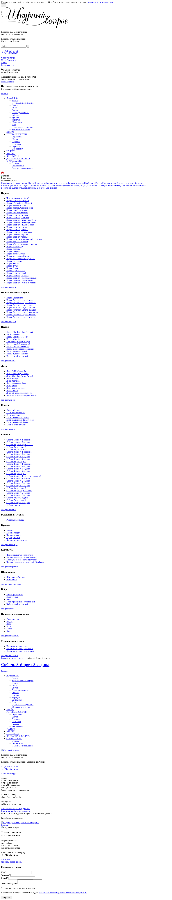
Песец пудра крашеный (17, 354)
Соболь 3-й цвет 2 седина (18, 454)
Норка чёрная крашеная (17, 242)
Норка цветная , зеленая (17, 275)
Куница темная (13, 537)
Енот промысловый (15, 412)
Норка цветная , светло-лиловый (21, 278)
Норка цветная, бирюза (17, 234)
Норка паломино (14, 261)
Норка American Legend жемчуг (20, 305)
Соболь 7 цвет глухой (16, 500)
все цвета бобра (8, 609)
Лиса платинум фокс (16, 388)
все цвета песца (8, 361)
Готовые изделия (76, 183)
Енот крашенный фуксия (17, 422)
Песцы (15, 105)
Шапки (15, 139)
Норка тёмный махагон (17, 213)
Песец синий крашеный (17, 356)
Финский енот (13, 410)
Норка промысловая (15, 270)
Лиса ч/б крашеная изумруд (19, 393)
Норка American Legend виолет (20, 307)
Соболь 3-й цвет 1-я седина (18, 452)
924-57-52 (9, 51)
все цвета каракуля (9, 567)
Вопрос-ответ (18, 166)
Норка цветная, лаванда (17, 237)
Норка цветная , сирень (17, 229)
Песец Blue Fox (13, 334)
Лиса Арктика (12, 381)
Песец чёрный (13, 339)
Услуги (98, 183)
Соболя (15, 115)
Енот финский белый (16, 425)
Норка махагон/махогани (17, 200)
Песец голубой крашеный (18, 344)
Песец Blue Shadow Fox (17, 337)
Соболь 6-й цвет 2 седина (18, 493)
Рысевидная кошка (20, 112)
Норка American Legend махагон (21, 302)
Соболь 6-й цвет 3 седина (18, 495)
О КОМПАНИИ (14, 161)
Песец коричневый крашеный (20, 349)
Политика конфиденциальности (16, 811)
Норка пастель (13, 249)
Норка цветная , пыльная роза (20, 225)
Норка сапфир (12, 251)
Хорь (8, 624)
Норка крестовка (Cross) (17, 256)
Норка (15, 100)
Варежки (16, 146)
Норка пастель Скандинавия (19, 208)
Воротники (17, 137)
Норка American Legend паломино (22, 312)
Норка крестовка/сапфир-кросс (20, 258)
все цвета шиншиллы (11, 584)
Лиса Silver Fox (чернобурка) (19, 376)
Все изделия (17, 149)
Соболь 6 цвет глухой (16, 488)
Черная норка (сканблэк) (17, 198)
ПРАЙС (10, 132)
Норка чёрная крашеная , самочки (21, 244)
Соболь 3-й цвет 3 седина (18, 457)
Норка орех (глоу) (14, 246)
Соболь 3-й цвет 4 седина (18, 459)
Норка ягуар (12, 266)
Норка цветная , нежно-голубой (21, 220)
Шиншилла (17, 122)
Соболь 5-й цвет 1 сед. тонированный (23, 476)
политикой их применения (100, 2)
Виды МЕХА (12, 98)
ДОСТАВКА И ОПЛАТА (18, 158)
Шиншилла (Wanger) (15, 577)
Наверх (4, 825)
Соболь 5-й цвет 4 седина (18, 485)
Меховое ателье (109, 183)
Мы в (3, 60)
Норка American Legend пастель (21, 315)
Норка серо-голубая (15, 254)
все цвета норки (8, 287)
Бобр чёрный (12, 597)
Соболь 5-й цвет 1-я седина (18, 478)
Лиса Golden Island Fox (16, 371)
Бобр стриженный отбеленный (20, 602)
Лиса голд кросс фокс (16, 383)
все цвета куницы (9, 544)
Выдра (9, 621)
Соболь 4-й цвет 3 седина (18, 469)
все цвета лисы (8, 400)
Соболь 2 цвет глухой (16, 447)
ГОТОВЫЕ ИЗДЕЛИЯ (16, 134)
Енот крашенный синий (17, 417)
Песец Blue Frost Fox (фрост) (19, 332)
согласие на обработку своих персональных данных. (63, 893)
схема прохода (7, 82)
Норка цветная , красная (17, 217)
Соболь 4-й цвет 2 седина (18, 466)
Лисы (14, 108)
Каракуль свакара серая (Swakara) (21, 557)
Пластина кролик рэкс (16, 646)
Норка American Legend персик (20, 317)
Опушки (16, 141)
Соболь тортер (13, 505)
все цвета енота (8, 429)
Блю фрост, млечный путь (18, 341)
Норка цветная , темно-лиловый (21, 283)
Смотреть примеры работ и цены (11, 860)
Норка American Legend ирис (19, 300)
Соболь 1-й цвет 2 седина (18, 442)
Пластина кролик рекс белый (19, 648)
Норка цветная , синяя (16, 227)
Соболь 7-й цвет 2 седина (18, 502)
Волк (8, 626)
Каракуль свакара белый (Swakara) (22, 560)
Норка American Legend (22, 103)
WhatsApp (10, 58)
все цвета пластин (9, 655)
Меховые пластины (21, 129)
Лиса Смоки (12, 390)
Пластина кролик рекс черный (20, 651)
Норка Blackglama (14, 298)
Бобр (14, 124)
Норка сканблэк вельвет (17, 210)
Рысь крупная (12, 619)
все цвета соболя (8, 509)
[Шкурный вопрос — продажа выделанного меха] (34, 27)
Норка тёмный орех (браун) (19, 203)
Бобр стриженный (14, 594)
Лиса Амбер (12, 378)
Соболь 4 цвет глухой (16, 461)
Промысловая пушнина (22, 127)
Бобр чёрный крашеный (17, 604)
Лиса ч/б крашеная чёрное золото (21, 395)
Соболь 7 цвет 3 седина (17, 498)
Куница (15, 117)
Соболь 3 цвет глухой (16, 449)
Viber (3, 58)
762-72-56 (9, 53)
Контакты (139, 183)
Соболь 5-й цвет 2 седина (18, 481)
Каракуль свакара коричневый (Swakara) (25, 562)
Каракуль (16, 120)
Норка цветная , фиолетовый (19, 280)
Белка (9, 629)
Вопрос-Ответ (27, 183)
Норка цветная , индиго (17, 215)
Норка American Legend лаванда (21, 310)
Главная (5, 658)
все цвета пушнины (10, 636)
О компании (6, 183)
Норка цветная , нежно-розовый (21, 222)
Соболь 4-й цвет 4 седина (18, 471)
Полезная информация (22, 168)
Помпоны (16, 144)
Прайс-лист (89, 183)
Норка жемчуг (13, 263)
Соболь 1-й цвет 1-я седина (18, 440)
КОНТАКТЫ (12, 156)
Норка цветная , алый (16, 273)
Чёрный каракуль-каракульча (19, 555)
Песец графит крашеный (17, 346)
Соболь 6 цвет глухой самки (19, 490)
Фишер (9, 631)
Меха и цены (62, 183)
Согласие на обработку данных (15, 808)
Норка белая (12, 268)
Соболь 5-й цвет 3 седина (18, 483)
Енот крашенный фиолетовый (20, 420)
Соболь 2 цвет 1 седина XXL (19, 444)
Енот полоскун (13, 415)
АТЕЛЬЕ (10, 153)
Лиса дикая (11, 386)
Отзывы (15, 163)
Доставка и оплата (125, 183)
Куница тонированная (16, 540)
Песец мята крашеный (16, 351)
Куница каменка (14, 535)
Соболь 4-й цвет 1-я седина (18, 464)
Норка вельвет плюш (16, 205)
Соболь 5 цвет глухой (16, 473)
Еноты (15, 110)
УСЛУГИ (10, 151)
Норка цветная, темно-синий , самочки (24, 239)
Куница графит (13, 533)
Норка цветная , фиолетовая (19, 232)
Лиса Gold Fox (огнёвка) (17, 373)
